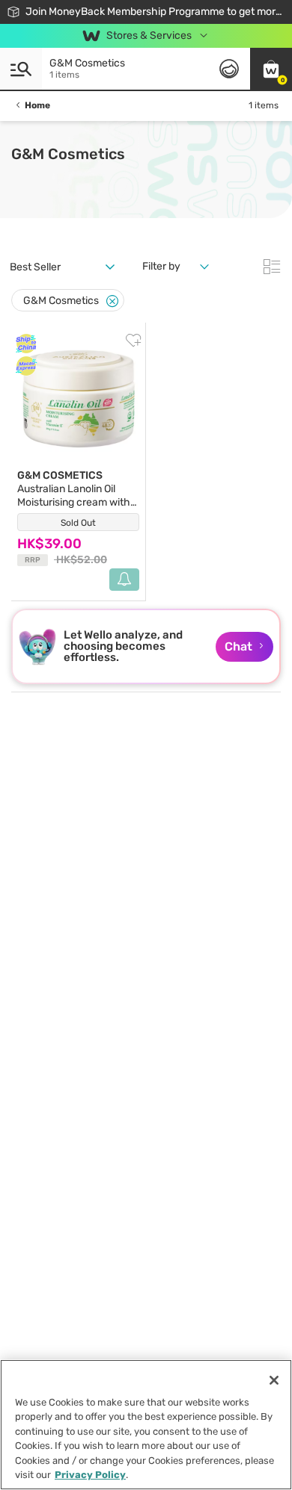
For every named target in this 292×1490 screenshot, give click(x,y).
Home (37, 105)
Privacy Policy (90, 1474)
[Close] (112, 301)
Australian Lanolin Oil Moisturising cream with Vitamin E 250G (73, 495)
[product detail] (78, 399)
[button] (271, 69)
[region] (146, 1424)
